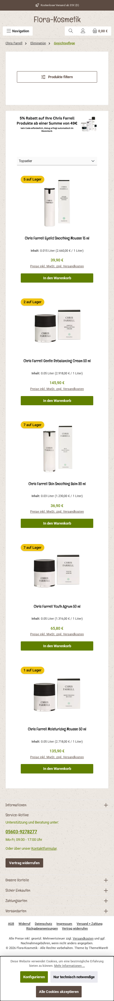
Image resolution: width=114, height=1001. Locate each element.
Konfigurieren (34, 977)
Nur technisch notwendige (74, 977)
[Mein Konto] (83, 31)
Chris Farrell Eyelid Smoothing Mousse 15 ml (57, 238)
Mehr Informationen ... (69, 966)
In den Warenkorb (57, 278)
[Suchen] (71, 31)
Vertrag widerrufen (24, 863)
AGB (11, 924)
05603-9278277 (21, 831)
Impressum (64, 924)
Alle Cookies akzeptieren (59, 992)
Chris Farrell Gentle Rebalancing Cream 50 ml (57, 360)
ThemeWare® (98, 948)
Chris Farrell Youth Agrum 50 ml (57, 606)
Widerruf (24, 924)
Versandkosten (83, 938)
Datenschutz (43, 924)
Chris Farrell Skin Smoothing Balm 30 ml (57, 483)
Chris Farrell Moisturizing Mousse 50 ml (57, 728)
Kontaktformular (43, 848)
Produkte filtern (60, 77)
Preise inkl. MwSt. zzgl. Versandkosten (57, 266)
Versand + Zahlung (89, 924)
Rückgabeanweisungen (42, 928)
